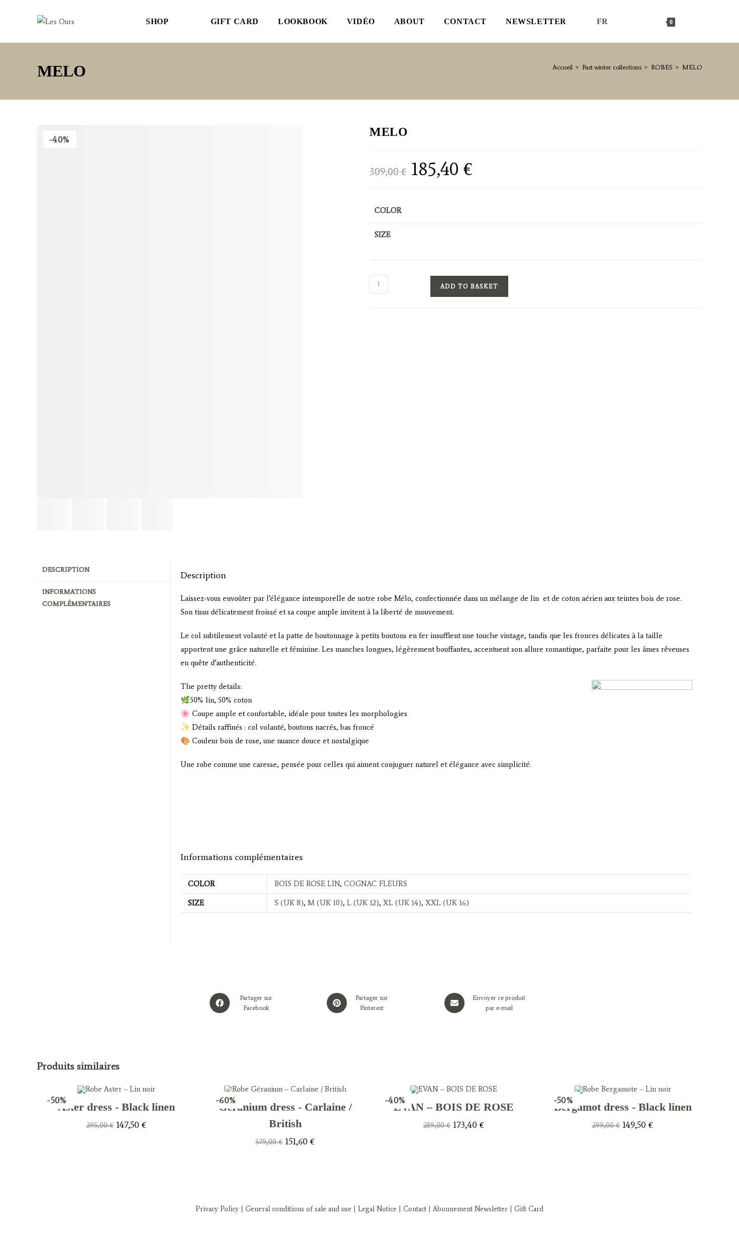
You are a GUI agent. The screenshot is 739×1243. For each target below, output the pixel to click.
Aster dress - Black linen (116, 1107)
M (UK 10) (325, 902)
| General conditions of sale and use (295, 1209)
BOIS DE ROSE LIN (307, 883)
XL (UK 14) (402, 902)
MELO (692, 67)
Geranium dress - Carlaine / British (285, 1115)
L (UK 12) (363, 902)
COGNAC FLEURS (375, 883)
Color (388, 210)
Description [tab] (65, 569)
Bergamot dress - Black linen (623, 1107)
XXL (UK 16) (447, 902)
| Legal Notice (374, 1209)
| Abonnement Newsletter (468, 1209)
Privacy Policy (217, 1209)
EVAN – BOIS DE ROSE (454, 1107)
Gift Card (528, 1209)
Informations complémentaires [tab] (76, 597)
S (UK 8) (289, 902)
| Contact (412, 1209)
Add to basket (469, 286)
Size (383, 234)
